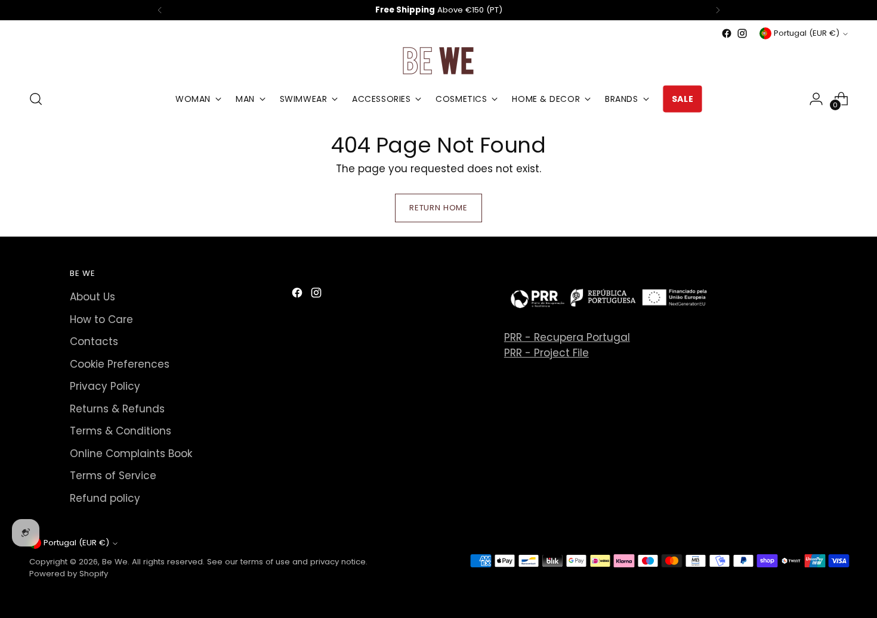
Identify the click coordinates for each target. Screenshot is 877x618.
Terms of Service (113, 475)
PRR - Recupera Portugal (567, 337)
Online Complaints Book (131, 453)
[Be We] (438, 60)
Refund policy (105, 498)
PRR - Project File (546, 353)
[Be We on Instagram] (742, 33)
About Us (92, 297)
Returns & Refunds (117, 409)
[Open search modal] (36, 99)
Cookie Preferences (119, 364)
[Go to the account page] (816, 99)
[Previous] (160, 10)
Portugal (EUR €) (806, 33)
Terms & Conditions (120, 431)
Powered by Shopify (68, 573)
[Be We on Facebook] (726, 33)
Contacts (94, 341)
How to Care (101, 319)
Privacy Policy (105, 386)
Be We (115, 561)
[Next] (718, 10)
